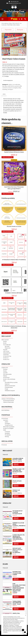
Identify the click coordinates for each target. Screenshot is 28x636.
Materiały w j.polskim (8, 426)
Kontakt (14, 5)
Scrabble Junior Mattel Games (18, 459)
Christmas (6, 354)
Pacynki (5, 349)
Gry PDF (5, 372)
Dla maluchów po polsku (11, 382)
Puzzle (5, 341)
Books (4, 343)
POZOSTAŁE (5, 418)
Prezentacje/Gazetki (8, 400)
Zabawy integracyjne (8, 402)
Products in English (12, 87)
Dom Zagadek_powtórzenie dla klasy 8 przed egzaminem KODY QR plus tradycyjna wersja (20, 588)
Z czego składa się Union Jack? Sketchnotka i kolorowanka (18, 537)
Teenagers (10, 89)
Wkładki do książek (10, 390)
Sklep (10, 23)
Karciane (4, 86)
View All (5, 454)
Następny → (21, 29)
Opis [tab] (4, 94)
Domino (5, 369)
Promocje (4, 445)
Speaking (4, 89)
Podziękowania (9, 387)
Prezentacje (6, 377)
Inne (4, 380)
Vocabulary (8, 435)
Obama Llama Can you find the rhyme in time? (18, 470)
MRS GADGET (16, 23)
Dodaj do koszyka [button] (7, 157)
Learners (16, 86)
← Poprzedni (7, 29)
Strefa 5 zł (5, 358)
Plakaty (5, 376)
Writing (7, 436)
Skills (19, 87)
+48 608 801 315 (14, 1)
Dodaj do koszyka (16, 464)
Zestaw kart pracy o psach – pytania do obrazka (18, 550)
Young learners (9, 425)
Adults (10, 84)
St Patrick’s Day (7, 356)
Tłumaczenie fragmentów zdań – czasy (17, 603)
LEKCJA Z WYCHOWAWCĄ (8, 399)
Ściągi (6, 389)
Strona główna (5, 23)
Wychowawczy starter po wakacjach (18, 512)
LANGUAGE (10, 86)
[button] (24, 35)
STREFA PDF (5, 367)
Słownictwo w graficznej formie (17, 573)
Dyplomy (7, 384)
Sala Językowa (6, 353)
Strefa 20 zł (6, 359)
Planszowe (7, 348)
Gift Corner (6, 351)
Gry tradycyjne (16, 84)
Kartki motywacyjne (10, 385)
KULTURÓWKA (5, 410)
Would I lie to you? (16, 491)
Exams (5, 371)
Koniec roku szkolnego (9, 379)
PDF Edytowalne (7, 374)
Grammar (7, 431)
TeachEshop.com (14, 11)
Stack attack (17, 481)
